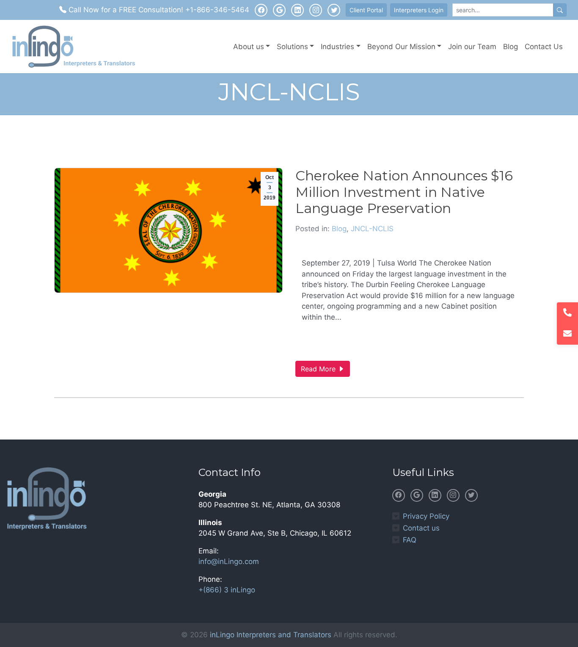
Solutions (292, 46)
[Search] (560, 10)
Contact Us (544, 46)
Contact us (421, 528)
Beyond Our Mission (401, 46)
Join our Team (472, 46)
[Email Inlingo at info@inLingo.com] (567, 334)
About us (248, 46)
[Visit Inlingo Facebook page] (261, 10)
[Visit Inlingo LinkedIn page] (297, 10)
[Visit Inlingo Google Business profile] (279, 10)
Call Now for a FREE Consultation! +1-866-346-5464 (157, 10)
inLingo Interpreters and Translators (270, 634)
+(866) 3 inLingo (226, 590)
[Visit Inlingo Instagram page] (315, 10)
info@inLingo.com (228, 561)
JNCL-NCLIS (372, 228)
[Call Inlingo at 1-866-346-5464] (567, 313)
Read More (319, 369)
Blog (510, 46)
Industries (337, 46)
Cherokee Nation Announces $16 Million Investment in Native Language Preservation (404, 191)
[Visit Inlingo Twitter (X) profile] (334, 10)
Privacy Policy (426, 516)
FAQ (409, 540)
